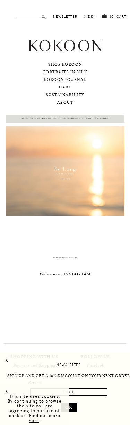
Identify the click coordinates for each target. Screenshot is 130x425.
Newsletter (69, 365)
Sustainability (65, 95)
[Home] (65, 51)
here (34, 420)
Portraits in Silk (65, 72)
